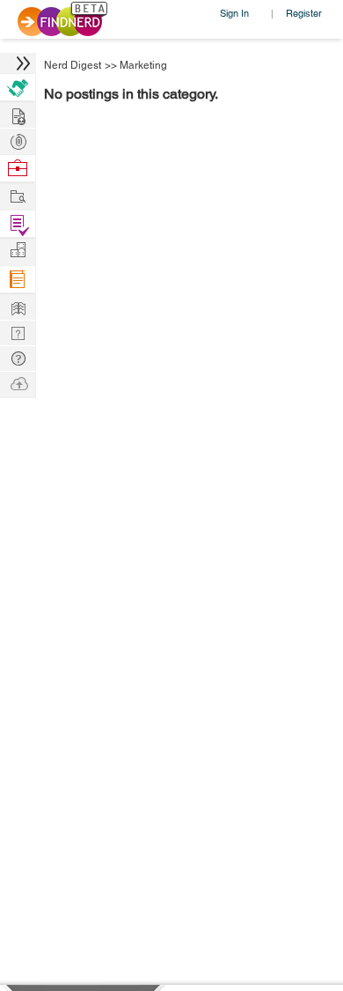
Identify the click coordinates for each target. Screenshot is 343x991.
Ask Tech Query (17, 357)
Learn (17, 279)
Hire (17, 87)
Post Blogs (17, 383)
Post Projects (17, 114)
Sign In (234, 12)
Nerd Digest (72, 65)
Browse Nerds (17, 140)
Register (304, 12)
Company (17, 251)
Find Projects (17, 195)
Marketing (143, 65)
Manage (17, 224)
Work (17, 168)
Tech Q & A (17, 332)
